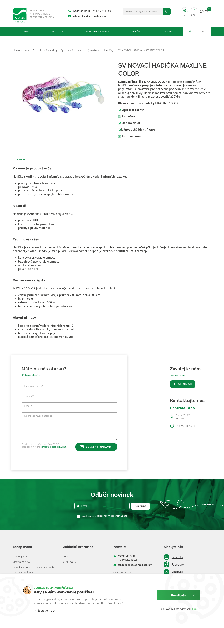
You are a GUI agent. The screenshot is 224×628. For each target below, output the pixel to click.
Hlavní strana (21, 50)
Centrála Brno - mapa (124, 572)
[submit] (167, 11)
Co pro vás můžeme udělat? (38, 416)
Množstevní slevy (21, 561)
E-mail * (28, 406)
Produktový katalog (45, 50)
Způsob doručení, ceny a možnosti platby (34, 566)
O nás (26, 31)
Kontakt (167, 31)
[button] (185, 11)
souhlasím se (89, 516)
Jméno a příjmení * (33, 386)
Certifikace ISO (70, 561)
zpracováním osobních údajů (112, 516)
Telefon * (29, 396)
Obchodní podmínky (23, 572)
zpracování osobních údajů (53, 446)
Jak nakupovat (20, 556)
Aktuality (57, 31)
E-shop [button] (200, 31)
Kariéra (136, 31)
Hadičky (109, 50)
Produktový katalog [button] (97, 31)
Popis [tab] (21, 159)
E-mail (84, 506)
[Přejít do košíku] (206, 11)
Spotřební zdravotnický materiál (81, 50)
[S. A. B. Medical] (34, 13)
